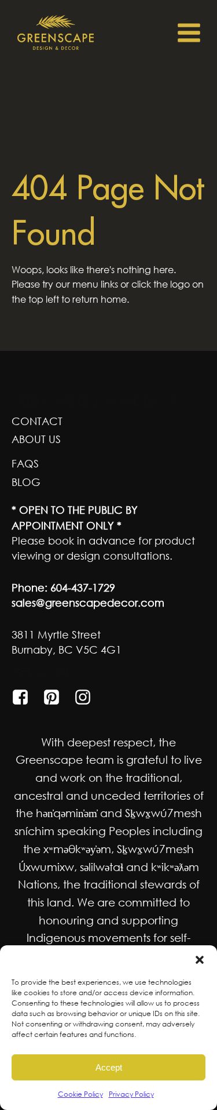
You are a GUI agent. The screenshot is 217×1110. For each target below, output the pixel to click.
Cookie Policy (80, 1094)
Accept (108, 1067)
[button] (199, 960)
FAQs (25, 463)
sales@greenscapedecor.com (88, 602)
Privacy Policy (131, 1094)
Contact (37, 421)
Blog (26, 482)
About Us (36, 439)
